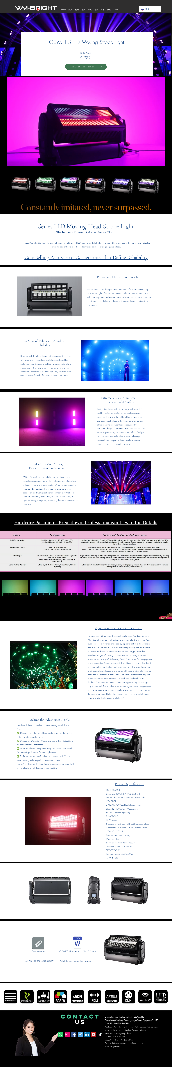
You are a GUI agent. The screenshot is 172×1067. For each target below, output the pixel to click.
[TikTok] (100, 1034)
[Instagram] (67, 1034)
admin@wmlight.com (135, 1043)
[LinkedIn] (87, 1034)
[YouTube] (93, 1034)
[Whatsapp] (60, 1034)
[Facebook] (73, 1034)
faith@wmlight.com (117, 1043)
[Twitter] (80, 1034)
